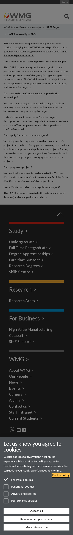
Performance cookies (24, 500)
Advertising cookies (23, 493)
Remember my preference (36, 519)
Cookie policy (60, 475)
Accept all (36, 510)
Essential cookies (22, 479)
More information (37, 527)
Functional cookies (23, 486)
